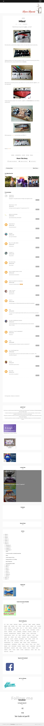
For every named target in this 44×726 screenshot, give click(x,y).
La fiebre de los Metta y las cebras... (33, 185)
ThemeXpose (12, 724)
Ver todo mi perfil (22, 716)
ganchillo (29, 635)
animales (20, 624)
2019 (6, 539)
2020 (6, 537)
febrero (7, 574)
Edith (10, 361)
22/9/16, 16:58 (11, 282)
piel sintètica (16, 642)
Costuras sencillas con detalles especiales (13, 553)
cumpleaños (19, 631)
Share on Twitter (23, 161)
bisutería (12, 626)
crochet (5, 631)
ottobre (12, 640)
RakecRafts (12, 223)
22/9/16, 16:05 (11, 253)
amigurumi (15, 624)
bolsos (23, 626)
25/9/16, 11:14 (11, 372)
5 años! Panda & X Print (10, 557)
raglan (23, 644)
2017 (6, 542)
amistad (23, 18)
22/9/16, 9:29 (11, 196)
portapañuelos (14, 644)
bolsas (20, 626)
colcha (5, 629)
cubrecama (10, 631)
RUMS (9, 148)
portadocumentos (7, 644)
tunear (18, 649)
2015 (6, 577)
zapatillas (11, 651)
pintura (25, 642)
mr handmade (21, 638)
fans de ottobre (33, 633)
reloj (34, 644)
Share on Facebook (13, 161)
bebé (9, 626)
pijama (21, 642)
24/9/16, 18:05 (11, 342)
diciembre (8, 545)
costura (23, 155)
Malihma (11, 370)
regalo (31, 155)
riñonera (5, 646)
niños (5, 640)
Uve (10, 309)
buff (35, 626)
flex (16, 635)
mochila (11, 638)
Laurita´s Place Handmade (15, 331)
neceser (33, 638)
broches (27, 626)
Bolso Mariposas (9, 561)
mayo (7, 569)
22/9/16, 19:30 (11, 301)
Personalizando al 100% (10, 563)
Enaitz (10, 300)
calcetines (39, 626)
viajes (36, 649)
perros (28, 640)
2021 (6, 535)
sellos (28, 646)
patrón (21, 640)
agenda (11, 624)
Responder (37, 209)
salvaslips (19, 646)
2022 (6, 534)
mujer (26, 638)
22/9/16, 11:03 (11, 225)
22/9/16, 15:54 (11, 244)
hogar (37, 635)
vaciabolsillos (27, 649)
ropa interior (14, 646)
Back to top (38, 724)
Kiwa (10, 340)
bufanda (31, 626)
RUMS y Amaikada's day (10, 497)
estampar (23, 633)
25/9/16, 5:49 (11, 362)
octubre (7, 548)
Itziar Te (11, 252)
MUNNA (10, 233)
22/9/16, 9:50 (11, 206)
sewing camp (38, 646)
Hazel (7, 551)
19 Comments (25, 24)
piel (12, 642)
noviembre (8, 546)
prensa (19, 644)
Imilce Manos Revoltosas (15, 271)
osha (8, 640)
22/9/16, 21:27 (11, 321)
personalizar (32, 640)
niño (37, 638)
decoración (24, 631)
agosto (7, 564)
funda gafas (24, 635)
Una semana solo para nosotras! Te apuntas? (14, 484)
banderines (38, 624)
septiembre (8, 549)
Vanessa (13, 135)
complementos (18, 155)
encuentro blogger (12, 633)
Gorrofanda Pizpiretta (9, 478)
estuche (27, 155)
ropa (9, 646)
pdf (24, 640)
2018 (6, 540)
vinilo (39, 649)
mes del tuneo (6, 638)
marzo (7, 572)
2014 (6, 578)
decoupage (29, 631)
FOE (4, 624)
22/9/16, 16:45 (11, 272)
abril (7, 571)
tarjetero (5, 649)
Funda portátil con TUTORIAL (11, 559)
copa (20, 629)
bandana (33, 624)
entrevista (19, 633)
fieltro (13, 635)
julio (7, 566)
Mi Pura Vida (12, 261)
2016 (6, 543)
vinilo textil (6, 651)
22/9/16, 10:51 (11, 215)
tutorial (21, 649)
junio (7, 568)
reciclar (27, 644)
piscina (28, 642)
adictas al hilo (13, 204)
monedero (16, 638)
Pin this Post (33, 161)
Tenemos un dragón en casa (21, 185)
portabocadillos (34, 642)
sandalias (23, 646)
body (16, 626)
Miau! (7, 555)
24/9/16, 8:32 (11, 332)
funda (20, 635)
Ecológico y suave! (8, 490)
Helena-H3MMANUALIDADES (15, 320)
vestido (32, 649)
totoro (14, 649)
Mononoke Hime (8, 471)
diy (37, 631)
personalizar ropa (7, 642)
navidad (29, 638)
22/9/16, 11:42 (11, 234)
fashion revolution (7, 635)
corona (23, 629)
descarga (34, 631)
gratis (33, 635)
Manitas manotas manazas (16, 281)
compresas (16, 629)
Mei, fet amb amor (13, 242)
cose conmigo (32, 629)
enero (7, 575)
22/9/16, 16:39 (11, 263)
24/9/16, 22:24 (11, 351)
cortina (27, 629)
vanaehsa (11, 195)
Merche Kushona (13, 214)
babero (30, 624)
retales (38, 644)
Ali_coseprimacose (14, 350)
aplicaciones (25, 624)
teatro (10, 649)
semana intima (32, 646)
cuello (14, 631)
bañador (5, 626)
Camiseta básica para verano (10, 185)
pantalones (17, 640)
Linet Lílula (12, 290)
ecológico (6, 633)
